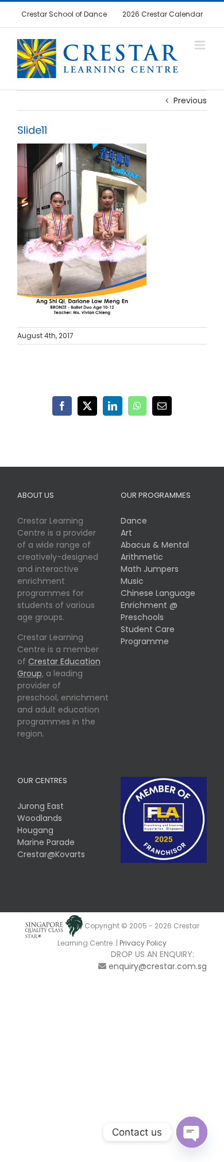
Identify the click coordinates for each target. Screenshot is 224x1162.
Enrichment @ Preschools (149, 611)
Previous (190, 100)
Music (132, 581)
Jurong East (40, 806)
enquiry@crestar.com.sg (158, 966)
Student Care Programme (148, 635)
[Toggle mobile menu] (201, 45)
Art (126, 533)
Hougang (35, 830)
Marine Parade (46, 842)
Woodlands (39, 818)
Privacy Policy (143, 943)
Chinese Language (158, 593)
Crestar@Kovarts (51, 854)
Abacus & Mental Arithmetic (155, 551)
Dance (134, 520)
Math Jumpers (150, 569)
